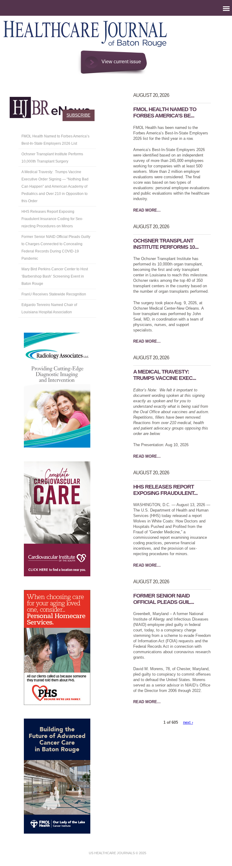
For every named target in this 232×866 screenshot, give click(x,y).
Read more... (147, 210)
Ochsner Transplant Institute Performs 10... (165, 244)
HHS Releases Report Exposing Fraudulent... (165, 490)
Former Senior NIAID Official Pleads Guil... (163, 599)
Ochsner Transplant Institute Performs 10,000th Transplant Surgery (52, 157)
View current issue (121, 61)
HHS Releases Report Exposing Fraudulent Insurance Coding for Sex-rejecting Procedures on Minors (52, 218)
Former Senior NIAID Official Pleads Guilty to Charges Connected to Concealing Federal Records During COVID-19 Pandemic (55, 248)
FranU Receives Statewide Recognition (54, 294)
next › (188, 722)
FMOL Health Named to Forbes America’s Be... (164, 112)
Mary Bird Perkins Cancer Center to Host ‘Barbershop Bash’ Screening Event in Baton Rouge (54, 276)
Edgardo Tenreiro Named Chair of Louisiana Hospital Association (49, 308)
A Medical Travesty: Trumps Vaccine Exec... (164, 375)
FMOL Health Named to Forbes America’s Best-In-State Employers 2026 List (55, 140)
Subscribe (78, 115)
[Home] (86, 47)
